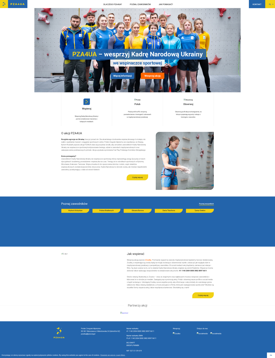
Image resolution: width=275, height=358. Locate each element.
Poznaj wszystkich (206, 204)
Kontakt (257, 4)
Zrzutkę (148, 260)
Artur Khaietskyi (193, 210)
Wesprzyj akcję (152, 75)
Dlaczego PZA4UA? (112, 4)
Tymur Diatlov (161, 210)
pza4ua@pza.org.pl (88, 334)
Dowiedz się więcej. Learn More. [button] (112, 355)
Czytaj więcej (137, 177)
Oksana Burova (99, 210)
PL (270, 4)
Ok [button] (271, 355)
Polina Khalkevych (68, 210)
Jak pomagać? (166, 4)
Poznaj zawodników (140, 4)
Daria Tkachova (131, 210)
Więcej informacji (122, 75)
